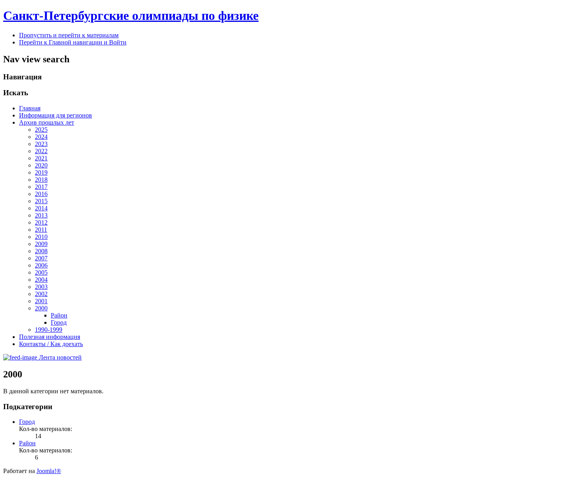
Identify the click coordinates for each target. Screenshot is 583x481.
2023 (41, 143)
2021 (41, 158)
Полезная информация (49, 336)
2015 (41, 201)
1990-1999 (48, 329)
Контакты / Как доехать (51, 344)
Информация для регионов (55, 115)
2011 (41, 229)
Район (59, 315)
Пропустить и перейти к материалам (69, 35)
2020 (41, 165)
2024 (41, 136)
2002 (41, 294)
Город (59, 322)
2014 (41, 208)
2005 (41, 272)
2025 (41, 129)
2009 (41, 243)
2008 (41, 251)
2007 (41, 258)
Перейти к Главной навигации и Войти (73, 42)
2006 (41, 265)
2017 (41, 186)
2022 (41, 151)
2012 (41, 222)
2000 (41, 308)
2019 (41, 172)
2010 (41, 236)
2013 (41, 215)
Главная (29, 108)
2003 (41, 286)
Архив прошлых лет (46, 122)
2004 (41, 279)
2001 (41, 301)
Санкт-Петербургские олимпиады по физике (131, 15)
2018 (41, 179)
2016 (41, 193)
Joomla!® (48, 471)
